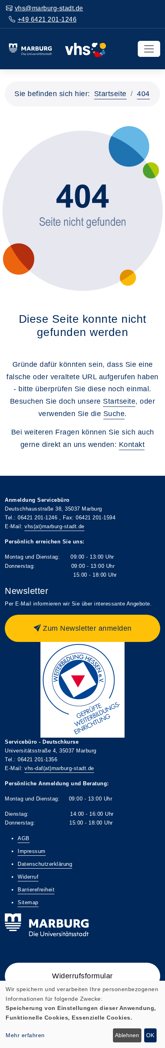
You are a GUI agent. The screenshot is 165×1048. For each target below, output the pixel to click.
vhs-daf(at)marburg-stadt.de (59, 768)
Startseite (110, 94)
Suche (114, 414)
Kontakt (132, 445)
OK (150, 1035)
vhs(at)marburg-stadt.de (54, 526)
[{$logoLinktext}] (57, 48)
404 (143, 94)
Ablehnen (127, 1035)
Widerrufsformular (82, 976)
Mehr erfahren (25, 1035)
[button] (82, 628)
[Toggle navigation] (149, 49)
